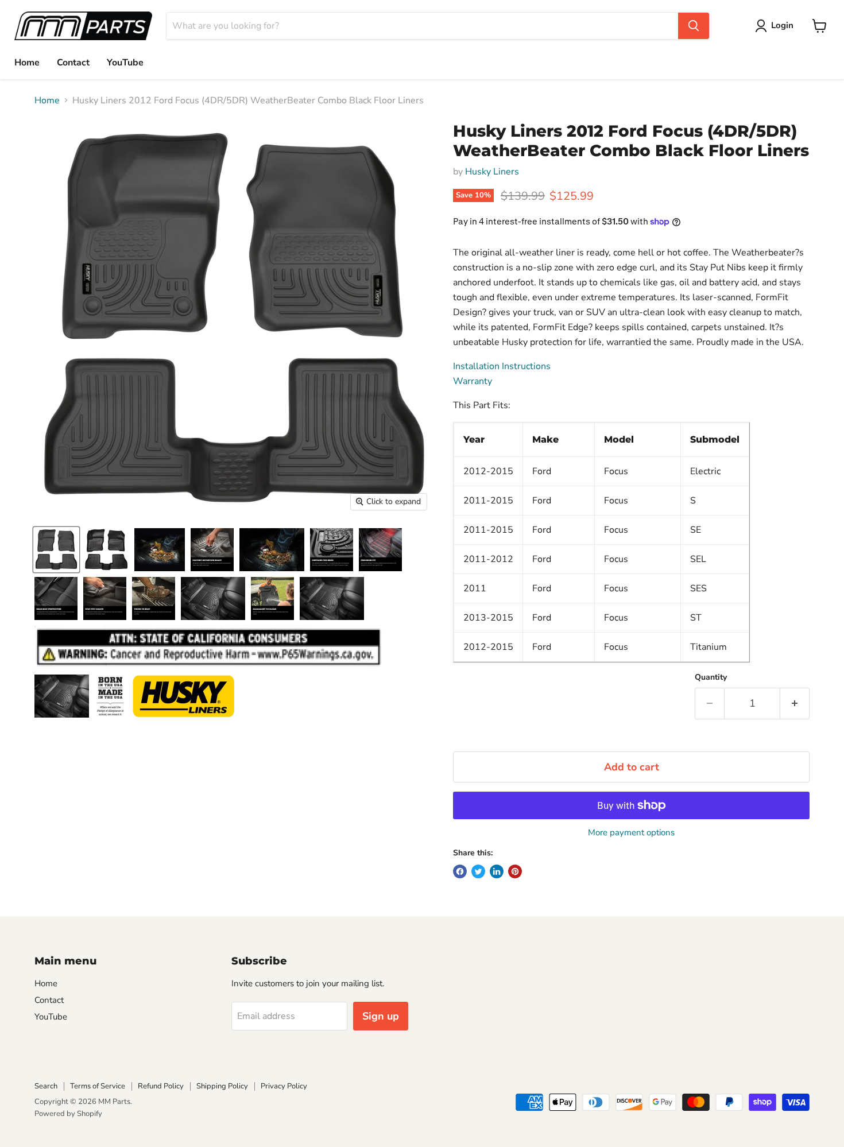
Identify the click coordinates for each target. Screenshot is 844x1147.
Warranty (472, 381)
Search (45, 1086)
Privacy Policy (284, 1086)
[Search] (693, 26)
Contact (73, 62)
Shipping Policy (222, 1086)
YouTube (125, 62)
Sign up (380, 1016)
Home (27, 62)
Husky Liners (492, 171)
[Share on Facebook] (460, 871)
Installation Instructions (502, 366)
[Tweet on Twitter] (478, 871)
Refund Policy (161, 1086)
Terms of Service (97, 1086)
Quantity (711, 677)
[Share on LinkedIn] (497, 871)
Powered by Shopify (68, 1114)
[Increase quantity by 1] (795, 703)
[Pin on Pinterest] (515, 871)
